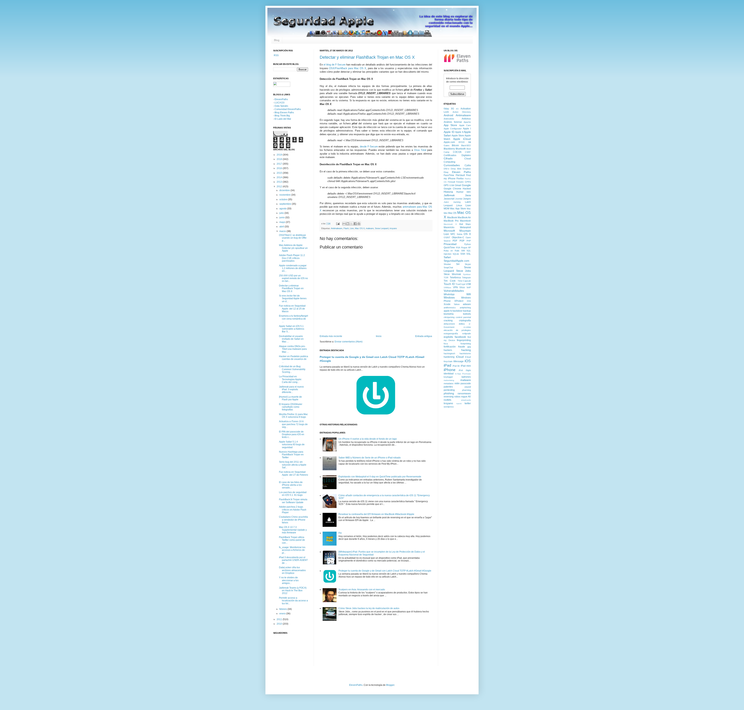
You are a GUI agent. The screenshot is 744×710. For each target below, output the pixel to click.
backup (467, 310)
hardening (449, 357)
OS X (467, 234)
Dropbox (467, 169)
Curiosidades (452, 165)
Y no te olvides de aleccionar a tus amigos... (289, 580)
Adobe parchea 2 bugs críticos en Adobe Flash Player (292, 509)
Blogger (390, 685)
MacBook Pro (451, 220)
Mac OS (452, 213)
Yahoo (457, 304)
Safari (447, 257)
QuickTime (449, 247)
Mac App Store (458, 208)
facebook (460, 336)
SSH (462, 254)
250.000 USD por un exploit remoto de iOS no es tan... (293, 278)
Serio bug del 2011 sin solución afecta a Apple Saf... (292, 465)
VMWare (447, 287)
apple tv (448, 310)
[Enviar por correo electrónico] (344, 224)
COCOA (457, 152)
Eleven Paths (461, 172)
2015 (280, 173)
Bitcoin (455, 145)
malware (370, 228)
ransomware (464, 393)
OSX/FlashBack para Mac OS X (347, 68)
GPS (446, 185)
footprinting (466, 343)
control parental (463, 317)
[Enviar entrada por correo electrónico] (337, 223)
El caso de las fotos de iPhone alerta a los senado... (291, 485)
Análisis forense (453, 122)
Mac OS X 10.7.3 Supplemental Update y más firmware (293, 530)
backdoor (457, 310)
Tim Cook (450, 280)
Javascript (449, 198)
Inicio (378, 336)
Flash (346, 228)
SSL (468, 254)
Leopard (448, 205)
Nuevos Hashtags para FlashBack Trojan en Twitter (291, 454)
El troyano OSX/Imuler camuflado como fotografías (290, 407)
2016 (280, 168)
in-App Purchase (463, 374)
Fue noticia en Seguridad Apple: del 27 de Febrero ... (293, 475)
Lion (352, 228)
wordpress (449, 407)
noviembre (285, 194)
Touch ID (449, 283)
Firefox (460, 178)
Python (467, 244)
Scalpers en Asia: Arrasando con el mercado (361, 589)
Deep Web (456, 169)
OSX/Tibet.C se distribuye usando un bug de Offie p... (293, 238)
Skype (468, 264)
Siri (458, 264)
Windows (449, 297)
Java (468, 195)
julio (281, 213)
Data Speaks (281, 106)
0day (446, 108)
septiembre (285, 204)
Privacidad (450, 244)
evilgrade (466, 333)
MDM (446, 208)
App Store (450, 125)
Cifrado (448, 158)
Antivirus (466, 118)
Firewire (460, 182)
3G (452, 108)
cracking (448, 320)
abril (282, 226)
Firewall (451, 182)
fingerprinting (464, 340)
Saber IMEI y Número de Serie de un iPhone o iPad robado (369, 457)
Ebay (446, 172)
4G (457, 109)
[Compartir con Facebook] (355, 224)
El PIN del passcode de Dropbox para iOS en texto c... (291, 434)
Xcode (447, 304)
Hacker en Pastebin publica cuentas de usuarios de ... (293, 359)
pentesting (449, 390)
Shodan (447, 264)
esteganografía (451, 333)
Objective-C (458, 237)
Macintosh (465, 220)
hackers (448, 350)
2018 (280, 159)
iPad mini (466, 365)
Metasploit (465, 227)
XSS (469, 301)
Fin (340, 533)
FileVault (460, 175)
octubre (283, 199)
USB (468, 284)
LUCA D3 (279, 102)
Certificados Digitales (457, 155)
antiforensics (450, 307)
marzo (283, 231)
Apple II (459, 132)
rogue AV (466, 396)
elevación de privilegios (457, 330)
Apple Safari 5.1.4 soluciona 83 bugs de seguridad (292, 444)
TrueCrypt (460, 284)
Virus (462, 287)
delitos (462, 324)
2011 (280, 619)
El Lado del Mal (283, 119)
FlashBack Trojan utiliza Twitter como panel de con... (292, 540)
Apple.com (449, 142)
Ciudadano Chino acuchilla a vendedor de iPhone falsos (293, 520)
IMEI (469, 192)
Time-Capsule (464, 281)
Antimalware (336, 228)
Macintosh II (450, 224)
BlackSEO (466, 145)
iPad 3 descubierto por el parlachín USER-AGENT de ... (293, 560)
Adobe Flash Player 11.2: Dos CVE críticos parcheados (292, 258)
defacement (449, 324)
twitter (468, 403)
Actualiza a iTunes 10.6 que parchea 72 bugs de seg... (293, 424)
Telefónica (455, 277)
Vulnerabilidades (454, 290)
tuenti (459, 403)
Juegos (467, 198)
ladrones (466, 377)
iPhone (450, 370)
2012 (280, 186)
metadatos (449, 383)
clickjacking (449, 317)
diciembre (284, 190)
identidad (449, 373)
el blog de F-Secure (334, 64)
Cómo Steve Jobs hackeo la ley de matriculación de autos (368, 608)
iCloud (460, 356)
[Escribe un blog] (348, 224)
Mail (461, 224)
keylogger (448, 377)
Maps (468, 224)
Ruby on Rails (451, 250)
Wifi (468, 294)
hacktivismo (465, 353)
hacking (466, 350)
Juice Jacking (452, 202)
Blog (276, 40)
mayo (282, 222)
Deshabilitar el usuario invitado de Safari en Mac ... (291, 339)
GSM (451, 185)
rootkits (447, 400)
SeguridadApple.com (456, 260)
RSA (458, 247)
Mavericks (449, 227)
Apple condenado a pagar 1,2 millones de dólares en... (293, 268)
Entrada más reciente (331, 336)
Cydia (468, 165)
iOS (468, 361)
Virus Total (420, 150)
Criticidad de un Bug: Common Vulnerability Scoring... (292, 369)
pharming (466, 390)
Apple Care (465, 125)
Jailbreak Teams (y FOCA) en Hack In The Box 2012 (293, 590)
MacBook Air (464, 217)
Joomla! (458, 199)
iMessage (458, 361)
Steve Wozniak (452, 274)
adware (467, 304)
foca (446, 343)
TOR (446, 277)
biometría (449, 314)
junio (282, 217)
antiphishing (465, 307)
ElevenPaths (281, 99)
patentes (448, 386)
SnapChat (448, 267)
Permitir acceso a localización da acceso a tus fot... (293, 601)
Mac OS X (360, 228)
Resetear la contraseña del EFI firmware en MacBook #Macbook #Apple (376, 514)
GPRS (468, 182)
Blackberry (449, 148)
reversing (449, 396)
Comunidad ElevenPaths (288, 109)
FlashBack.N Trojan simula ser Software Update (293, 501)
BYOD (462, 142)
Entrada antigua (423, 336)
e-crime (467, 327)
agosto (283, 208)
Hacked (467, 188)
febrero (283, 609)
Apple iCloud (462, 138)
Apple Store (458, 135)
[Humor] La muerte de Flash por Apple (290, 398)
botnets (467, 314)
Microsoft (449, 230)
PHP (469, 241)
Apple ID (449, 131)
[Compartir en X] (351, 224)
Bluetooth (461, 148)
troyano (393, 228)
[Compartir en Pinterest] (359, 224)
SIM (463, 250)
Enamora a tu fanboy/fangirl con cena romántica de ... (293, 319)
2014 (280, 177)
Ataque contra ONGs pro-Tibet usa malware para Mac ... (293, 349)
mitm (457, 383)
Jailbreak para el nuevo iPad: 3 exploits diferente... (291, 389)
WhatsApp (449, 294)
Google (466, 185)
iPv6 (461, 370)
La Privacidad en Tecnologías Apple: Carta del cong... (290, 379)
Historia (448, 191)
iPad (447, 365)
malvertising (449, 380)
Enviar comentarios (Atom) (349, 341)
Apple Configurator (453, 128)
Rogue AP (466, 247)
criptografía (465, 320)
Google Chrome (452, 188)
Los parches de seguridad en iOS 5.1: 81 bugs (293, 493)
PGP (462, 240)
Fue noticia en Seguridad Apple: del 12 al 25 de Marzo (292, 308)
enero (282, 613)
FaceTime (449, 175)
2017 (280, 163)
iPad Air (456, 366)
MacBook (452, 217)
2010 (280, 623)
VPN (455, 287)
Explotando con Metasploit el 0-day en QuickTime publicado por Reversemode (379, 476)
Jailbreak (449, 195)
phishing (449, 393)
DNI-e (446, 169)
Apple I (467, 128)
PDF (455, 240)
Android (448, 115)
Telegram (466, 277)
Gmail (458, 185)
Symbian (467, 274)
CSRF (468, 152)
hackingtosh (449, 353)
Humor (459, 192)
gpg (469, 347)
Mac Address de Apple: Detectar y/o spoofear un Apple (293, 248)
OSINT (447, 237)
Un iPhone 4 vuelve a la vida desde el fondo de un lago (367, 439)
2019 (280, 154)
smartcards (466, 400)
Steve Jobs (463, 270)
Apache (467, 122)
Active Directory (462, 112)
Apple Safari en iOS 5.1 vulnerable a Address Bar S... (291, 329)
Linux (459, 205)
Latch (468, 202)
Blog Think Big (282, 115)
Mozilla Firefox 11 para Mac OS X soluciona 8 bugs (293, 415)
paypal (468, 387)
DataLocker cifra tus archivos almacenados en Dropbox (292, 570)
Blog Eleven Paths (284, 112)
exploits (448, 336)
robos (457, 396)
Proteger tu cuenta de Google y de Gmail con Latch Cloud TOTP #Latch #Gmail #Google (384, 570)
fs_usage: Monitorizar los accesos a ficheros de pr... (292, 550)
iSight (468, 370)
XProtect (458, 301)
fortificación (450, 346)
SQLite (456, 254)
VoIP (469, 287)
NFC (452, 234)
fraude (461, 346)
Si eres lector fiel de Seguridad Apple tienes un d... (293, 298)
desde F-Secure (369, 146)
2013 (280, 182)
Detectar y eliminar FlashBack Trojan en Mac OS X (367, 57)
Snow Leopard (381, 228)
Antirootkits (449, 119)
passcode (466, 383)
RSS (276, 55)
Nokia (459, 234)
